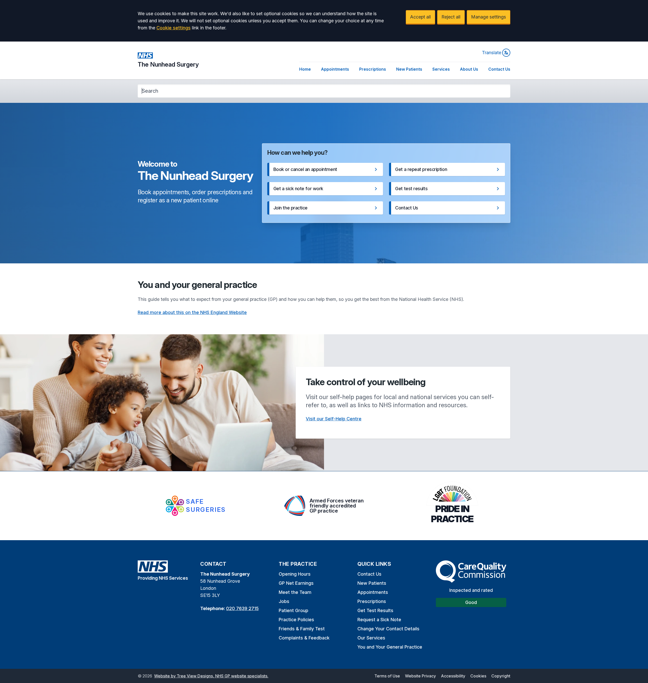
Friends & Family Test (302, 628)
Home (305, 69)
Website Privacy (420, 675)
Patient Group (293, 610)
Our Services (371, 637)
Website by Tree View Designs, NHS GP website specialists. (211, 675)
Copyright (500, 675)
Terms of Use (387, 675)
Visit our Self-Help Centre (333, 418)
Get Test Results (375, 610)
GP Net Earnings (296, 583)
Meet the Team (295, 592)
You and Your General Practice (389, 647)
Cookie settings (173, 27)
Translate (491, 52)
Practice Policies (296, 619)
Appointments (335, 69)
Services (441, 69)
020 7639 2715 (242, 608)
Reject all (450, 16)
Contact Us (499, 69)
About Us (469, 69)
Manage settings (488, 16)
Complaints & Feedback (304, 637)
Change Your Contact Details (388, 628)
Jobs (284, 601)
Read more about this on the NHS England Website (192, 312)
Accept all (420, 16)
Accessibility (453, 675)
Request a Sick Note (379, 619)
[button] (325, 169)
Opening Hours (295, 574)
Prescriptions (372, 69)
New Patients (409, 69)
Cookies (478, 675)
